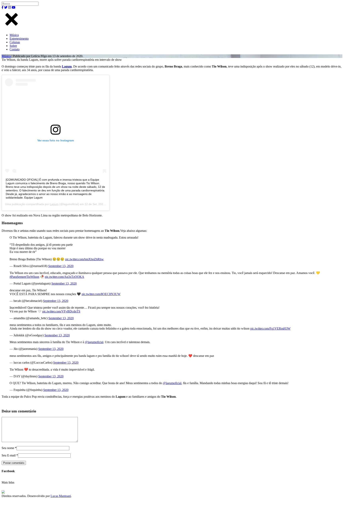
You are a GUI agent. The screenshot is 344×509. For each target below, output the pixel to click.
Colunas (15, 42)
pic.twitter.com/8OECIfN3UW (101, 294)
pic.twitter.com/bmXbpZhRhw (84, 259)
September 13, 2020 (60, 266)
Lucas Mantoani (61, 496)
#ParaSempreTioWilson (24, 276)
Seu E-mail (9, 455)
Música (14, 35)
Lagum (67, 66)
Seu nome (8, 448)
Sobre (13, 45)
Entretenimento (19, 38)
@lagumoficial (94, 342)
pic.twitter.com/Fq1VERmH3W (270, 328)
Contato (15, 49)
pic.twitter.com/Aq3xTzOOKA (64, 276)
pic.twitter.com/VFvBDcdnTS (61, 311)
